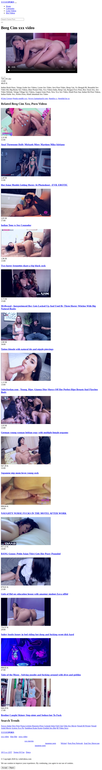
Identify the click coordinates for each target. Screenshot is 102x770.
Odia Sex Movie (70, 726)
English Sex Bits (49, 728)
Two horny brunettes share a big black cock (23, 265)
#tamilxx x (53, 98)
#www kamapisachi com (38, 98)
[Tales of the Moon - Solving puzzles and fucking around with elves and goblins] (26, 665)
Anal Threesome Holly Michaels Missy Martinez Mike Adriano (33, 144)
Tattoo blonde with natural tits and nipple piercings (27, 349)
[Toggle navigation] (16, 2)
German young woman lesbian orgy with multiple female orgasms (34, 432)
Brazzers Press (38, 726)
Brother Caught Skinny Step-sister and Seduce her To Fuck (31, 715)
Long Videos (11, 11)
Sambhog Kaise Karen (34, 728)
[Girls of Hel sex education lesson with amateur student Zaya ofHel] (26, 585)
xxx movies (29, 741)
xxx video (5, 737)
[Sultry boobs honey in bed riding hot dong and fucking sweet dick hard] (26, 625)
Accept (4, 768)
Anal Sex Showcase (92, 743)
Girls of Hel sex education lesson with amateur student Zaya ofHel (34, 594)
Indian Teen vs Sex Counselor (16, 225)
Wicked (64, 743)
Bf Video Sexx (62, 728)
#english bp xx (64, 98)
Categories (10, 8)
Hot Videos (10, 13)
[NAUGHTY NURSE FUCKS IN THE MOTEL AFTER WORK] (26, 504)
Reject (12, 768)
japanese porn (50, 743)
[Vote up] (2, 77)
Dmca (28, 752)
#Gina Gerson (6, 98)
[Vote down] (4, 77)
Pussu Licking (26, 726)
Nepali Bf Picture (84, 726)
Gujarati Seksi (49, 726)
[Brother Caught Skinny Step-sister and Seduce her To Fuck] (26, 706)
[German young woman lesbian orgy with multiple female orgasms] (26, 423)
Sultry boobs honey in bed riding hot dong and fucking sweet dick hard (37, 634)
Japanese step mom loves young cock (20, 473)
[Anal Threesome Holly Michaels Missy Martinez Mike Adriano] (26, 135)
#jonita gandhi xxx (20, 98)
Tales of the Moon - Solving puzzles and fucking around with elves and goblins (41, 674)
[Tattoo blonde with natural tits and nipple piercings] (26, 340)
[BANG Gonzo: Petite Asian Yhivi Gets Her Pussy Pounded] (26, 544)
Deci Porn (16, 726)
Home (8, 6)
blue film (13, 737)
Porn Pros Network (75, 743)
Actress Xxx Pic (17, 728)
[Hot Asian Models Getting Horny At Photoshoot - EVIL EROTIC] (26, 176)
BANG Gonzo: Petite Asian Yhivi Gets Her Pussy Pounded (31, 553)
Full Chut (59, 726)
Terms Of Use (19, 752)
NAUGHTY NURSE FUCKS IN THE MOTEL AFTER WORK (33, 513)
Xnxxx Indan (6, 726)
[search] (2, 22)
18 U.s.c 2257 (6, 752)
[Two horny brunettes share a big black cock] (26, 256)
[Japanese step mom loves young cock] (26, 464)
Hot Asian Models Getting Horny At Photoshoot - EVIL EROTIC (34, 185)
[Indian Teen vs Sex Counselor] (26, 216)
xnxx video (23, 737)
